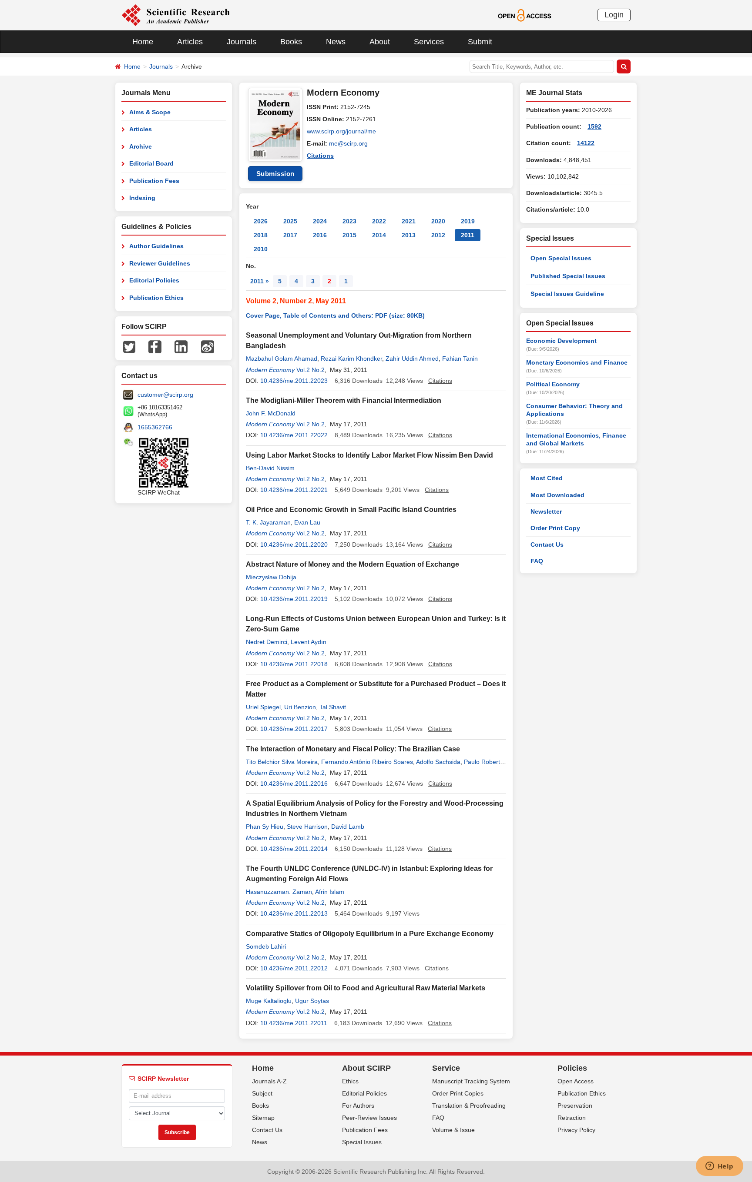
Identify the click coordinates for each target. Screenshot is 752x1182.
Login (614, 14)
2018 (261, 235)
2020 (438, 221)
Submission (275, 173)
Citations (320, 155)
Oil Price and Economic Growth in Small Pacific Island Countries (351, 509)
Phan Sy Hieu (264, 826)
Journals (241, 41)
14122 (585, 142)
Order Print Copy (555, 528)
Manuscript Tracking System (471, 1081)
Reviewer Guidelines (159, 263)
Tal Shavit (332, 707)
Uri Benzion (300, 707)
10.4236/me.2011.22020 (294, 544)
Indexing (142, 197)
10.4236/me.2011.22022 (294, 435)
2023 (349, 221)
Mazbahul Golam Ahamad (281, 358)
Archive (140, 146)
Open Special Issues (560, 258)
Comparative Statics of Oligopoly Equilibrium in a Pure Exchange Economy (370, 933)
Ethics (350, 1081)
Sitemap (263, 1117)
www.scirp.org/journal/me (341, 131)
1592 (594, 126)
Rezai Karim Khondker (351, 358)
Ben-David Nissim (270, 468)
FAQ (536, 561)
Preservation (574, 1105)
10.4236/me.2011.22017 (294, 728)
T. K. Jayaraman (268, 522)
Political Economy (553, 384)
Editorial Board (151, 163)
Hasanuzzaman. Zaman (279, 891)
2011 (467, 235)
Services (429, 41)
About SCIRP (366, 1068)
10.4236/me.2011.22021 (294, 489)
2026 (261, 221)
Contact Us (547, 544)
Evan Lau (307, 522)
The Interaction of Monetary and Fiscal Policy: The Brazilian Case (353, 749)
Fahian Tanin (460, 358)
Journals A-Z (269, 1081)
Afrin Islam (329, 891)
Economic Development (561, 340)
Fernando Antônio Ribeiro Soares (367, 761)
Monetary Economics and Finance (577, 362)
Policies (572, 1068)
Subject (262, 1093)
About (379, 41)
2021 (409, 221)
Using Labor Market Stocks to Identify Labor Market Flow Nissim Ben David (369, 455)
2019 (468, 221)
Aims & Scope (150, 112)
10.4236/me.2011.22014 (294, 848)
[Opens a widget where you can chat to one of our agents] (719, 1167)
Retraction (571, 1117)
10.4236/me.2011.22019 (294, 598)
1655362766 (155, 427)
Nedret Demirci (266, 641)
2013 (409, 235)
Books (291, 41)
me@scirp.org (348, 143)
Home (142, 41)
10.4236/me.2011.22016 (294, 783)
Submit (480, 41)
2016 (320, 235)
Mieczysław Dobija (271, 577)
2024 (320, 221)
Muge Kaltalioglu (269, 1000)
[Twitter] (129, 346)
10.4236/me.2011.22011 (293, 1022)
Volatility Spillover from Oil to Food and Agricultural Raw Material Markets (365, 988)
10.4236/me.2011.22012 (294, 968)
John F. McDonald (270, 413)
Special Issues (362, 1142)
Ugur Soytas (312, 1000)
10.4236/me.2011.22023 (294, 380)
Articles (190, 41)
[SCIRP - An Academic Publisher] (175, 14)
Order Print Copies (457, 1093)
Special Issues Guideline (567, 293)
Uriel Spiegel (263, 707)
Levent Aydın (308, 641)
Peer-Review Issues (369, 1117)
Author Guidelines (156, 245)
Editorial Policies (154, 280)
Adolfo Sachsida (438, 761)
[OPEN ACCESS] (524, 14)
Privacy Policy (576, 1129)
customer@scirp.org (165, 394)
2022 (379, 221)
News (336, 41)
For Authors (358, 1105)
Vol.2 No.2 (310, 369)
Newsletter (546, 511)
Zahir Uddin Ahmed (412, 358)
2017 (290, 235)
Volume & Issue (453, 1129)
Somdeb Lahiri (266, 946)
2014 (379, 235)
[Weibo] (207, 346)
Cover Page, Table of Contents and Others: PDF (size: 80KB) (335, 315)
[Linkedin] (181, 346)
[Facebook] (154, 346)
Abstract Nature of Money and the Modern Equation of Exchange (352, 564)
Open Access (575, 1081)
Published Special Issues (567, 275)
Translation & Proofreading (469, 1105)
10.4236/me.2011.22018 (294, 664)
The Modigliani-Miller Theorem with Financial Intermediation (343, 400)
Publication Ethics (156, 297)
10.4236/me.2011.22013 (294, 913)
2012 (438, 235)
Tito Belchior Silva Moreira (282, 761)
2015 (349, 235)
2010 (261, 249)
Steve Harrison (307, 826)
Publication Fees (154, 180)
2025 (290, 221)
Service (446, 1068)
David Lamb (347, 826)
